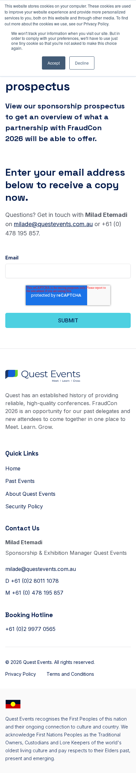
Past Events (20, 481)
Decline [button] (82, 63)
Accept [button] (54, 63)
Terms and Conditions (70, 674)
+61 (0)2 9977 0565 (30, 629)
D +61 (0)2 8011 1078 (32, 581)
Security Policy (24, 506)
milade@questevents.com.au (53, 224)
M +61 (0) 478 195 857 (34, 592)
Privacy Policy (20, 674)
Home (12, 468)
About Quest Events (30, 494)
